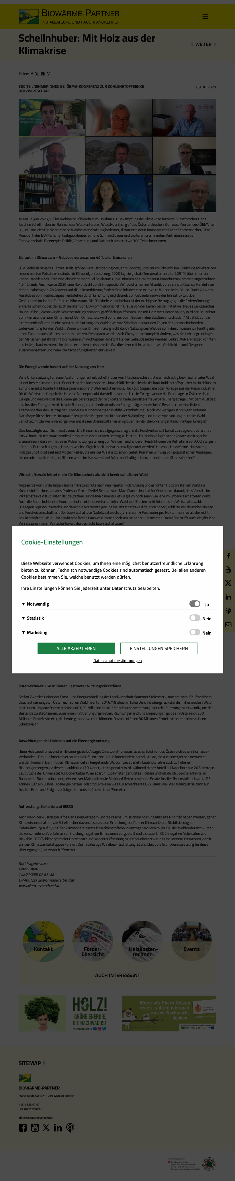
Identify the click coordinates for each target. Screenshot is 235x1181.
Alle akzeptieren (76, 648)
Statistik (35, 617)
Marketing (37, 632)
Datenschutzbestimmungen (117, 660)
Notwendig (38, 603)
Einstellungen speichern (159, 648)
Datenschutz (124, 588)
